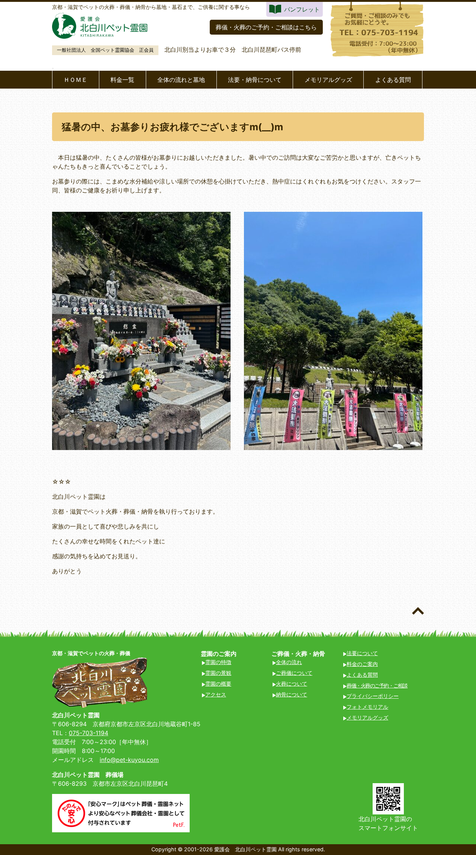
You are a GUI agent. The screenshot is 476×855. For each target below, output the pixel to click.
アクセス (215, 694)
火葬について (291, 683)
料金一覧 (122, 79)
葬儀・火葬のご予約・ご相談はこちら (266, 27)
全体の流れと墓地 (181, 79)
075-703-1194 (88, 733)
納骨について (291, 694)
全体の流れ (289, 662)
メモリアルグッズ (328, 79)
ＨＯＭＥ (75, 79)
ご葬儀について (294, 673)
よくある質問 (393, 79)
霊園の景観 (218, 673)
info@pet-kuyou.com (129, 759)
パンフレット (302, 9)
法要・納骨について (255, 79)
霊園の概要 (218, 683)
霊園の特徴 (218, 662)
